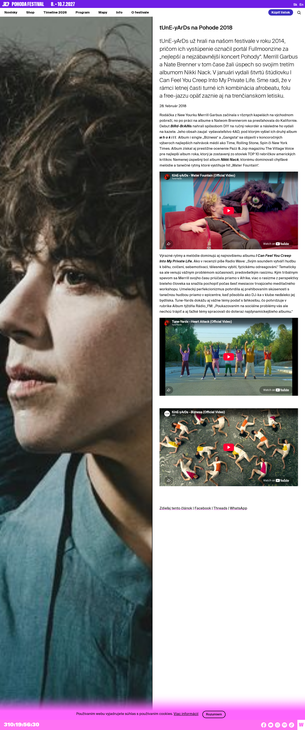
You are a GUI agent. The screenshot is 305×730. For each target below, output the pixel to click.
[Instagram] (277, 725)
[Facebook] (263, 725)
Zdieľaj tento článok (175, 508)
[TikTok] (291, 725)
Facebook (203, 508)
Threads (220, 508)
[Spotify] (284, 725)
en (301, 4)
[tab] (30, 12)
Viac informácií (186, 714)
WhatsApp (238, 508)
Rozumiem (214, 714)
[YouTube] (270, 725)
